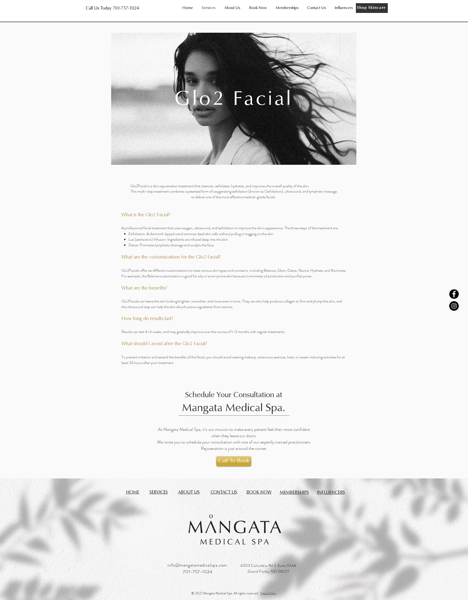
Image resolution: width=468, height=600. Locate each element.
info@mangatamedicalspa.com (197, 565)
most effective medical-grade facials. (248, 197)
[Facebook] (454, 294)
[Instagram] (454, 306)
